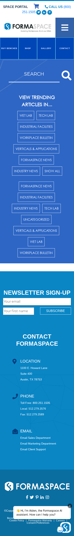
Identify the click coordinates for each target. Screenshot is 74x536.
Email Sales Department (35, 437)
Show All (52, 171)
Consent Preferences (38, 523)
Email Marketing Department (38, 443)
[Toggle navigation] (64, 28)
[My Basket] (37, 7)
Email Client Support (33, 449)
